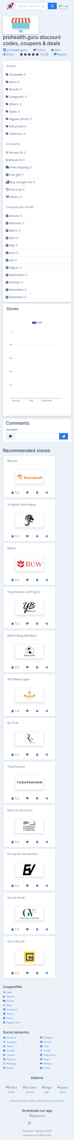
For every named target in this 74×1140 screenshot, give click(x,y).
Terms (10, 1018)
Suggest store (13, 1022)
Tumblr (47, 1050)
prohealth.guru (16, 50)
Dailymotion (50, 1054)
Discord (47, 1041)
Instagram (12, 1041)
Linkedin (11, 1054)
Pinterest (11, 1059)
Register (11, 996)
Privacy (10, 1013)
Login (9, 992)
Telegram (48, 1037)
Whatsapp (12, 1063)
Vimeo (47, 1067)
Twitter (10, 1046)
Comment (12, 429)
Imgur (47, 1059)
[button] (63, 6)
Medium (48, 1063)
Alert (57, 50)
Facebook (11, 1037)
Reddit (10, 1067)
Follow (40, 50)
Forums (10, 1000)
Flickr (46, 1046)
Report (62, 54)
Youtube (11, 1050)
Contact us (12, 1009)
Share (9, 54)
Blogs (9, 1005)
